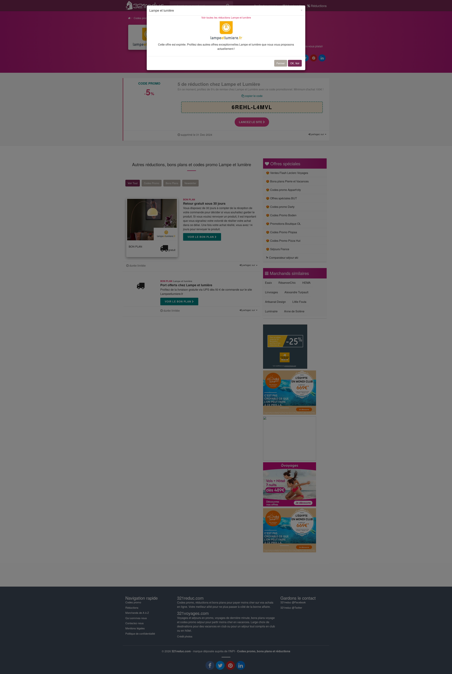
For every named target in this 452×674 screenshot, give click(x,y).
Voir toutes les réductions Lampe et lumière (226, 17)
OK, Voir (294, 63)
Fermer (280, 63)
